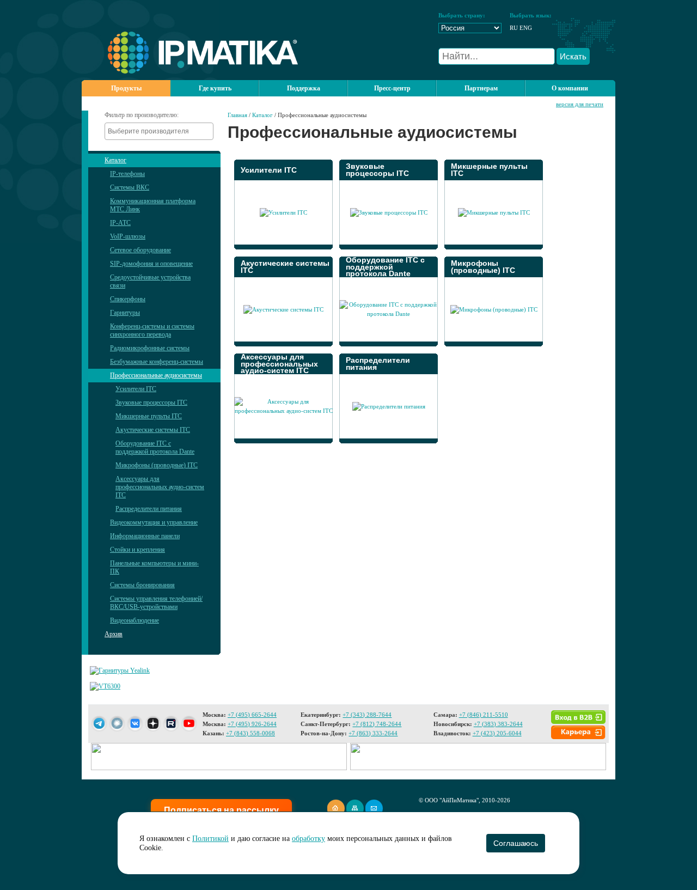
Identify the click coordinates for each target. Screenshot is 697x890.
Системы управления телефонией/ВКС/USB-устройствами (156, 603)
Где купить (215, 88)
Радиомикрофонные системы (149, 348)
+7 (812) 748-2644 (376, 724)
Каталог (115, 160)
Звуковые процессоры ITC (151, 402)
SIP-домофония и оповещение (151, 263)
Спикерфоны (127, 299)
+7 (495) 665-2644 (252, 714)
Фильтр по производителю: (142, 115)
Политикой (210, 838)
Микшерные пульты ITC (148, 416)
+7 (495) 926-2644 (252, 724)
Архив (114, 634)
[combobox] (159, 131)
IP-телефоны (127, 174)
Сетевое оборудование (140, 250)
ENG (525, 28)
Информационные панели (145, 536)
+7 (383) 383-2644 (498, 724)
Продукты (126, 88)
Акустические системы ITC (152, 430)
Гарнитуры (125, 312)
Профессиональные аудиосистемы (156, 375)
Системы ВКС (129, 187)
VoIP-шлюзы (127, 236)
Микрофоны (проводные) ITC (156, 465)
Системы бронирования (142, 585)
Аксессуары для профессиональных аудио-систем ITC (159, 487)
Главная (237, 115)
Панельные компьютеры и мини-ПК (154, 567)
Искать (573, 56)
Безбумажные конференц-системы (156, 361)
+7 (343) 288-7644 (367, 714)
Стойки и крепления (137, 549)
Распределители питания (148, 509)
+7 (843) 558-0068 (250, 733)
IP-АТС (120, 223)
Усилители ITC (135, 389)
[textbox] (162, 131)
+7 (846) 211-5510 (483, 714)
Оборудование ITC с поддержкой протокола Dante (154, 447)
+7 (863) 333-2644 (373, 733)
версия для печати (579, 104)
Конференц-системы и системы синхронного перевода (152, 330)
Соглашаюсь (515, 843)
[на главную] (190, 71)
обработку (308, 838)
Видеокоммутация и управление (154, 522)
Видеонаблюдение (134, 620)
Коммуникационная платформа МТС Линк (152, 205)
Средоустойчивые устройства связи (150, 281)
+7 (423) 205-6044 (497, 733)
